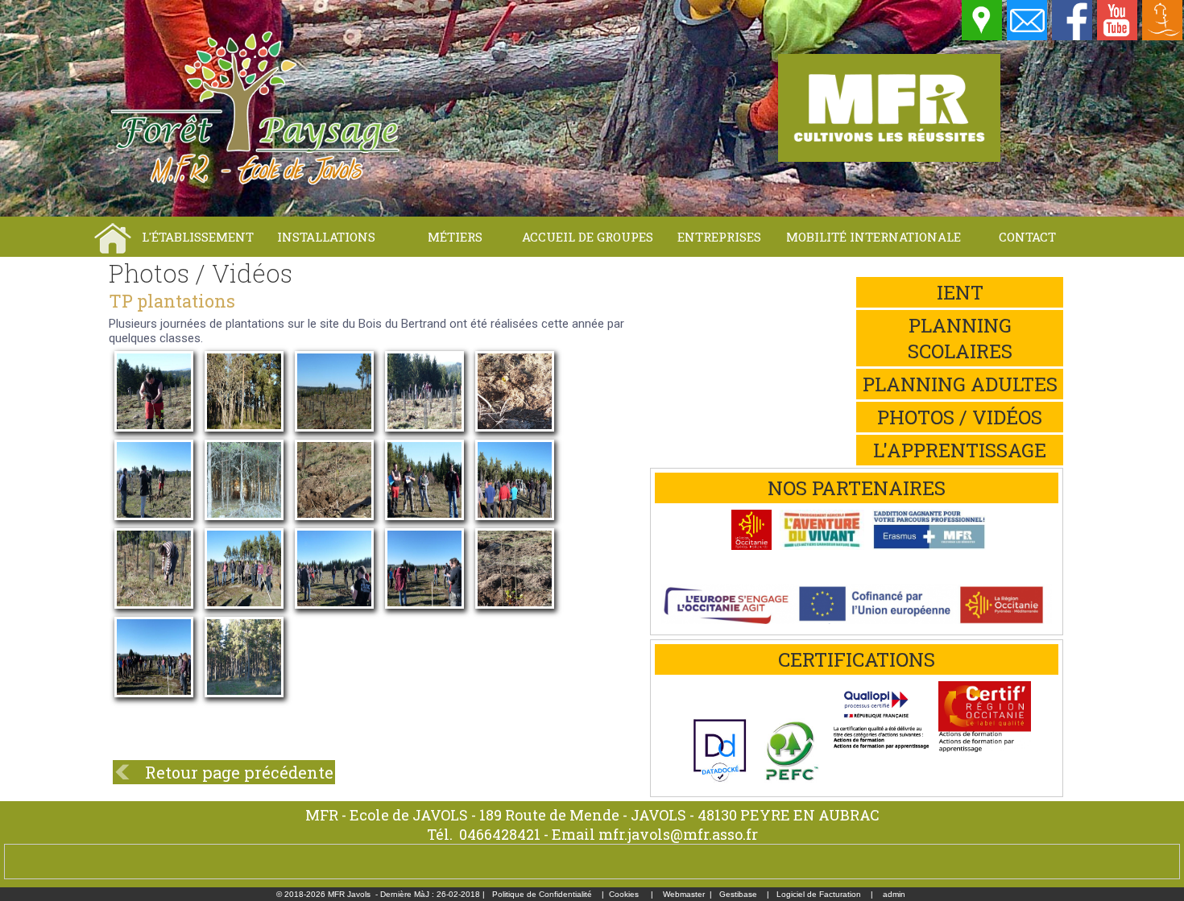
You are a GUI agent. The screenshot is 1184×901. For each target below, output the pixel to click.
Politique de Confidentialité (542, 894)
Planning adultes (960, 384)
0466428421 (499, 834)
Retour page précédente (239, 772)
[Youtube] (1118, 36)
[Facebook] (1073, 36)
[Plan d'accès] (983, 36)
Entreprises (719, 237)
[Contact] (1028, 36)
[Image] (154, 403)
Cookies (624, 894)
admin (894, 894)
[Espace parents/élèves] (1163, 36)
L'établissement (198, 237)
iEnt (960, 292)
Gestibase (738, 894)
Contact (1027, 237)
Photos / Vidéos (959, 417)
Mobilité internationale (873, 237)
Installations (326, 237)
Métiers (455, 237)
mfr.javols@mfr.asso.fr (678, 834)
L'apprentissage (959, 450)
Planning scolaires (960, 338)
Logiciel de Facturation (818, 894)
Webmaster (684, 894)
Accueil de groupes (587, 237)
